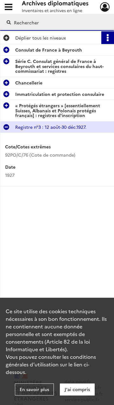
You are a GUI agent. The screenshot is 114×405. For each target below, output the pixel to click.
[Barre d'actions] (107, 37)
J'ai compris (77, 389)
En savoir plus (34, 389)
